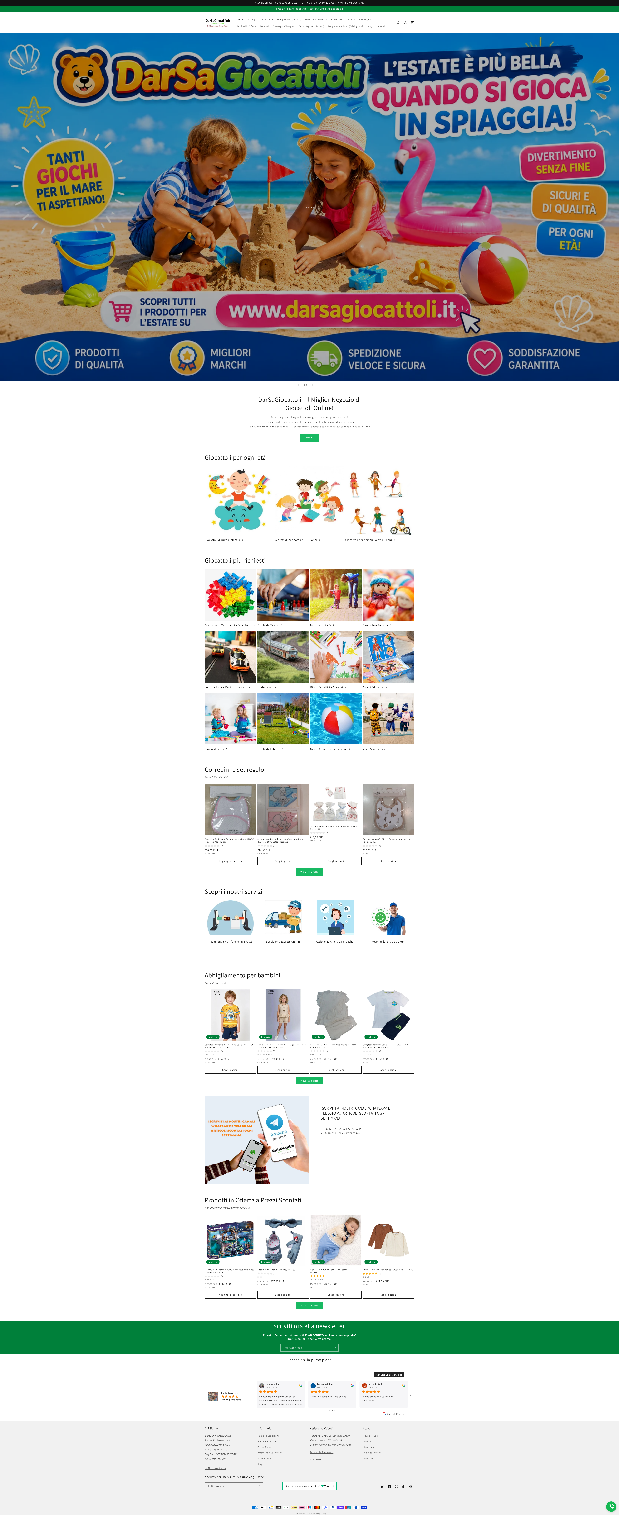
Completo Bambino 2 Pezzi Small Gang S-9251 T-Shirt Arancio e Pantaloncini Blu (230, 1046)
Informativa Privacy (267, 1441)
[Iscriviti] (334, 1348)
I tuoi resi (368, 1458)
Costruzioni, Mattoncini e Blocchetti (228, 625)
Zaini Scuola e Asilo (375, 749)
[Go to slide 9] (333, 1410)
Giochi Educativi (373, 687)
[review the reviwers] (403, 1386)
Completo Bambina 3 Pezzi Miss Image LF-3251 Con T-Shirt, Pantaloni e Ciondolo (282, 1046)
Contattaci (316, 1459)
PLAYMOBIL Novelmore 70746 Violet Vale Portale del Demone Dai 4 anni (229, 1271)
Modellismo (265, 687)
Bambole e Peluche (375, 625)
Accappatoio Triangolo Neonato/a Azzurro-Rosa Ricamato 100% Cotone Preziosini (280, 840)
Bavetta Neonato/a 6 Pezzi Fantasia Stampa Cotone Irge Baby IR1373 (387, 840)
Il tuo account (370, 1435)
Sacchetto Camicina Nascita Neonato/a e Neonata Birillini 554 (334, 827)
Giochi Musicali (214, 749)
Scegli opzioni (283, 861)
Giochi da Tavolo (268, 625)
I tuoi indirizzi (370, 1441)
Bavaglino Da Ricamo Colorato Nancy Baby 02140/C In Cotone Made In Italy (229, 840)
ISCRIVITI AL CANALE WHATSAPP (342, 1128)
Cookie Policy (264, 1447)
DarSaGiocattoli (305, 1513)
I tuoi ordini (369, 1447)
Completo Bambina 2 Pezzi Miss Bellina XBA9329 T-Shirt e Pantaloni (334, 1046)
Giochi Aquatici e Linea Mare (328, 749)
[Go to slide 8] (330, 1410)
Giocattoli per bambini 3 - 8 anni (296, 540)
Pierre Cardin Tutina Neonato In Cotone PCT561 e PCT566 (333, 1271)
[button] (266, 19)
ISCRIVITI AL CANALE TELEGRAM (342, 1133)
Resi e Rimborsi (265, 1458)
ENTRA (309, 217)
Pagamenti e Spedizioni (269, 1452)
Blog (259, 1464)
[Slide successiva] (312, 385)
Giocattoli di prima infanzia (222, 540)
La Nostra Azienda (215, 1468)
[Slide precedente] (298, 385)
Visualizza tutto (309, 871)
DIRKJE (270, 426)
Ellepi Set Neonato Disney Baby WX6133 (276, 1269)
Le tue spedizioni (372, 1452)
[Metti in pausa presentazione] (320, 385)
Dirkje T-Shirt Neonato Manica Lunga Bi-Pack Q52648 (388, 1269)
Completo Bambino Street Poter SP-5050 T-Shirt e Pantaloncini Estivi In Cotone (386, 1046)
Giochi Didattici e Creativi (326, 687)
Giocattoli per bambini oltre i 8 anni (368, 540)
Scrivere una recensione (389, 1374)
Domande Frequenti (321, 1452)
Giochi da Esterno (268, 749)
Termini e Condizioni (268, 1435)
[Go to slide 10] (335, 1410)
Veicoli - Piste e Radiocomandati (225, 687)
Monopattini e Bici (322, 625)
